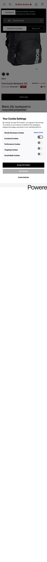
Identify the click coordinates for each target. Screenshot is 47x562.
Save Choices (23, 171)
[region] (23, 337)
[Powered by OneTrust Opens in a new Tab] (36, 185)
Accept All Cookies (23, 165)
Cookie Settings (23, 177)
